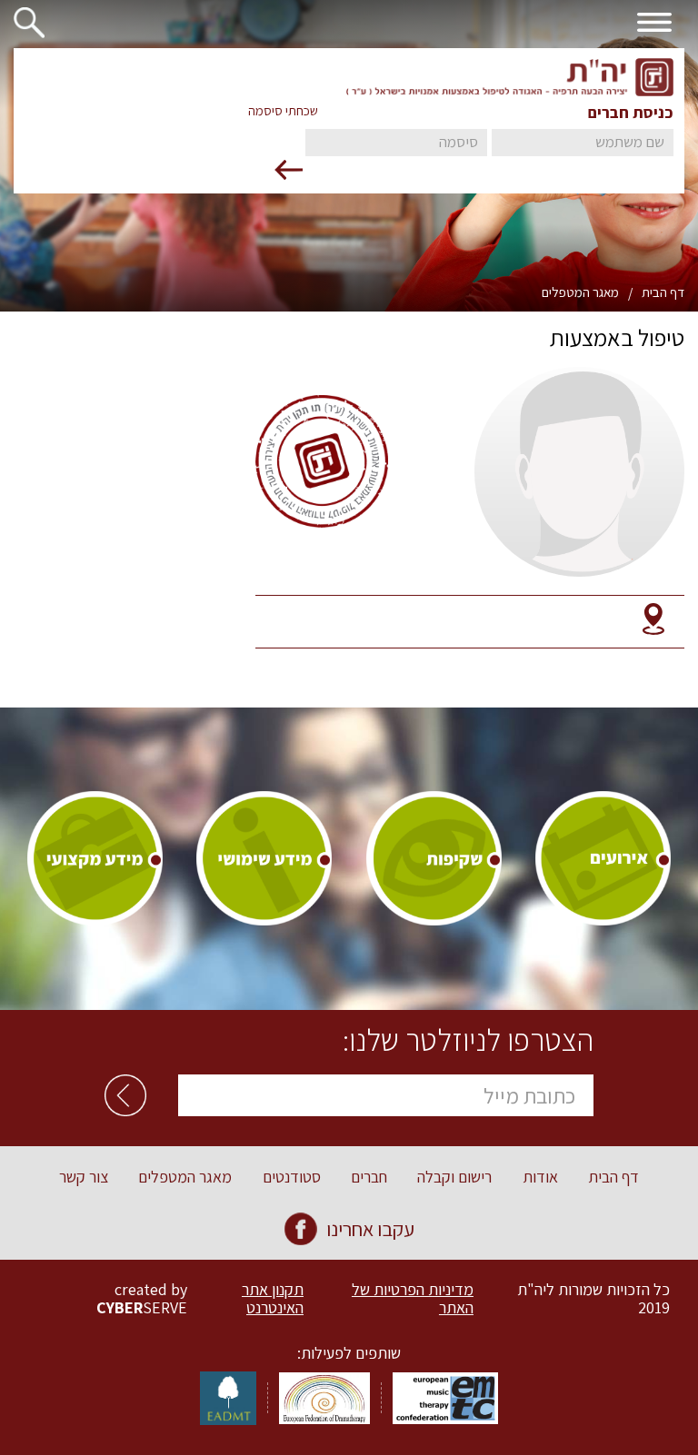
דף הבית (663, 292)
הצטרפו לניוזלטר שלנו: (468, 1040)
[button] (36, 20)
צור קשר (83, 1177)
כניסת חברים (630, 113)
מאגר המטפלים (580, 292)
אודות (540, 1177)
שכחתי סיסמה (283, 111)
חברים (369, 1177)
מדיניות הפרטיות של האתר (413, 1299)
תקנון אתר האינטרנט (273, 1299)
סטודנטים (292, 1177)
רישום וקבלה (454, 1177)
